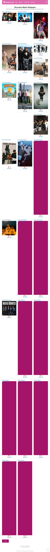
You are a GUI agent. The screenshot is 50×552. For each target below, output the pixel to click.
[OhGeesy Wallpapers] (25, 338)
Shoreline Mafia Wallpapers (6, 11)
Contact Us (33, 2)
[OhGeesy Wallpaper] (25, 498)
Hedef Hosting (22, 550)
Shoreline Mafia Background (7, 300)
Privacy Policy (26, 2)
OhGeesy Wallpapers (21, 300)
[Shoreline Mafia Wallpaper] (25, 17)
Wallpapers (21, 2)
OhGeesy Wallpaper (21, 460)
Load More (5, 541)
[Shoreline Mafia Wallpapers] (9, 17)
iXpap (16, 2)
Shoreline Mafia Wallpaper (22, 11)
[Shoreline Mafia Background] (9, 308)
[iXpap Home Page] (8, 2)
